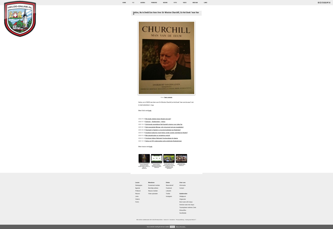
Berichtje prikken (153, 188)
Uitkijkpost (182, 196)
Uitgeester (182, 199)
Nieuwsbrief (169, 185)
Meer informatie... (181, 226)
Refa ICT (194, 219)
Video (184, 2)
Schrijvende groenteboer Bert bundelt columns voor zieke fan (163, 124)
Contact (181, 188)
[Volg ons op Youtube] (326, 5)
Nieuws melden (153, 191)
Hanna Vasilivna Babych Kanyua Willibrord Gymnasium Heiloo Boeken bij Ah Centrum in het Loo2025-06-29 (144, 166)
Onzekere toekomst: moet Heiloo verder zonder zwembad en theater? (166, 133)
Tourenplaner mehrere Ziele (187, 207)
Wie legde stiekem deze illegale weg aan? (158, 119)
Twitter (168, 193)
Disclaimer (172, 219)
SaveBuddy (182, 213)
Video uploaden (153, 193)
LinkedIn (168, 191)
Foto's (137, 202)
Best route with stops (186, 202)
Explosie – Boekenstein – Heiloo (155, 121)
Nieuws (165, 2)
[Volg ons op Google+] (324, 5)
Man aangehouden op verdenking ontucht (157, 135)
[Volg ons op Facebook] (318, 5)
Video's (137, 199)
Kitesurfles (182, 210)
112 (133, 2)
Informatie (182, 185)
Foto (175, 2)
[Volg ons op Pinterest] (329, 5)
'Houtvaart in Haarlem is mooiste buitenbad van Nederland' (163, 130)
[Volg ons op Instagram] (327, 5)
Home (124, 2)
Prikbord (154, 2)
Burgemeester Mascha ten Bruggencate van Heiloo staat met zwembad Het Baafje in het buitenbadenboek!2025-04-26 (169, 166)
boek (149, 110)
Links (205, 2)
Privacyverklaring (180, 219)
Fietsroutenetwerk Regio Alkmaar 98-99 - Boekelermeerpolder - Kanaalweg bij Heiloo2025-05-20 (156, 165)
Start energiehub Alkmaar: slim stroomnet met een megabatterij (164, 127)
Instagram (169, 196)
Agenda (142, 2)
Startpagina (138, 185)
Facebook (169, 188)
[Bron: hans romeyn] (166, 95)
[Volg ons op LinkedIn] (322, 5)
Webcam (195, 2)
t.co (152, 105)
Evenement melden (154, 185)
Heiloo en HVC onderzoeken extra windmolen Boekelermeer (163, 141)
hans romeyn (168, 97)
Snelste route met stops (186, 205)
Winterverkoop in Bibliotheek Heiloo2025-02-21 (181, 164)
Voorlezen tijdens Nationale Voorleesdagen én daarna (161, 138)
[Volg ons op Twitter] (320, 5)
